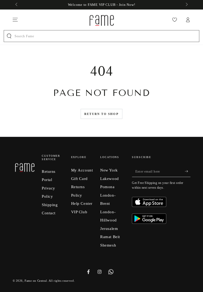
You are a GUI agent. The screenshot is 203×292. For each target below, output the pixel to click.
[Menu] (15, 19)
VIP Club (79, 212)
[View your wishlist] (174, 19)
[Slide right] (186, 5)
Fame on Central (36, 280)
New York (109, 170)
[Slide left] (17, 5)
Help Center (82, 203)
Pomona (107, 186)
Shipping (50, 204)
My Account (82, 170)
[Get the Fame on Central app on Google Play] (149, 222)
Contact (49, 213)
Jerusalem (109, 228)
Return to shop (101, 113)
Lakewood (109, 178)
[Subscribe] (188, 171)
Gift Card (79, 178)
